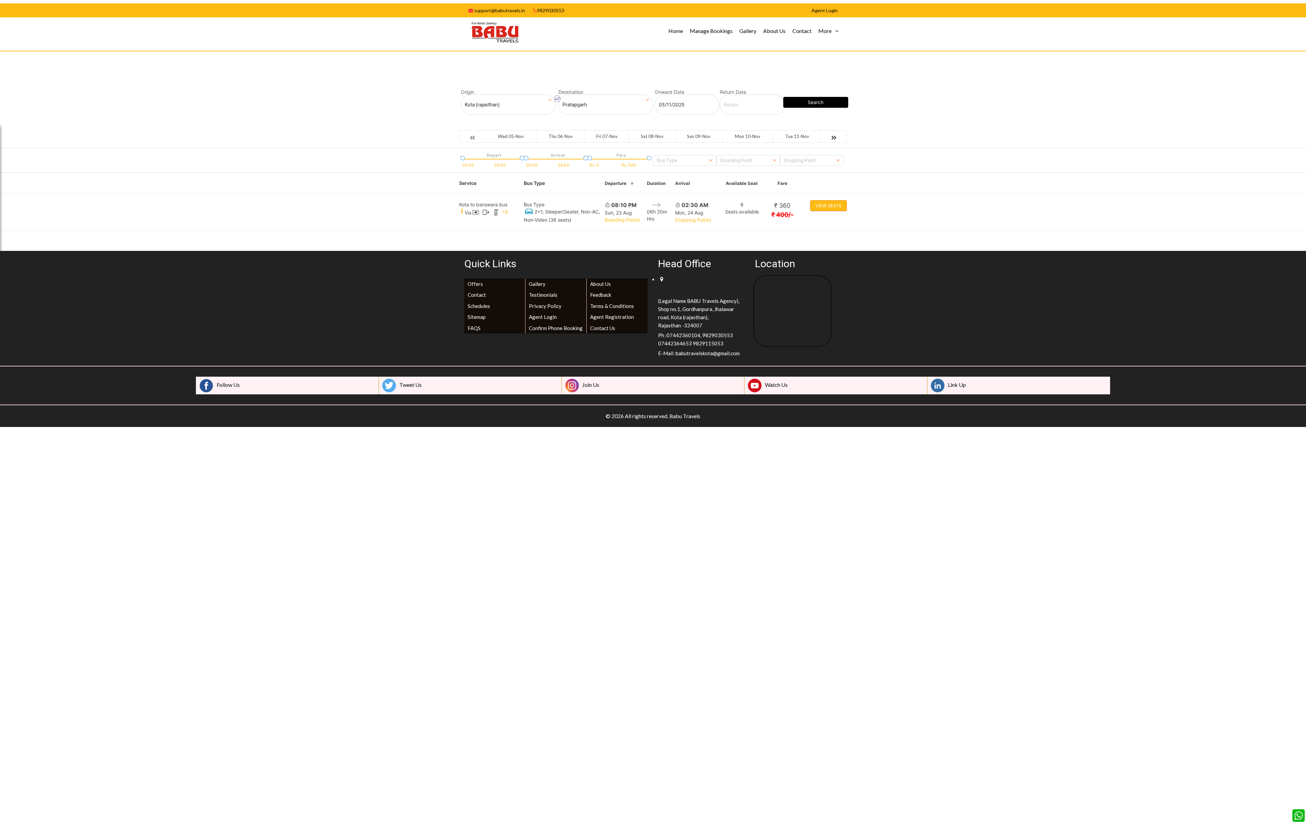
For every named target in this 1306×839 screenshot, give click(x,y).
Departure (615, 183)
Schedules (479, 306)
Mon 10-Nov (747, 136)
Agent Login (543, 317)
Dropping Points (693, 220)
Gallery (747, 31)
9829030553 (550, 10)
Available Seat (742, 183)
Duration (656, 183)
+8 (505, 212)
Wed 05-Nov (511, 136)
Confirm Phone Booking (556, 328)
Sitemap (477, 317)
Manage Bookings (711, 31)
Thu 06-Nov (561, 136)
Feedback (600, 295)
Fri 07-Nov (607, 136)
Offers (475, 284)
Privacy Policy (545, 306)
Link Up (957, 384)
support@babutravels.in (499, 10)
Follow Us (228, 384)
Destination (570, 92)
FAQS (474, 328)
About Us (774, 31)
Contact (801, 31)
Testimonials (543, 295)
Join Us (590, 384)
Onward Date (669, 92)
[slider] (462, 157)
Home (675, 31)
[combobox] (685, 160)
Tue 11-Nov (797, 136)
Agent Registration (612, 317)
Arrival (682, 183)
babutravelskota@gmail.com (708, 353)
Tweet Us (410, 384)
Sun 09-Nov (698, 136)
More (825, 31)
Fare (782, 183)
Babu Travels (684, 416)
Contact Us (602, 328)
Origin (467, 92)
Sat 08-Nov (652, 136)
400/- (782, 214)
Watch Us (776, 384)
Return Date (733, 92)
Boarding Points (622, 220)
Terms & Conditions (612, 306)
